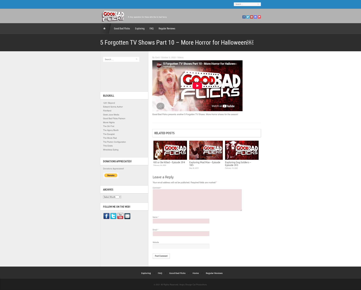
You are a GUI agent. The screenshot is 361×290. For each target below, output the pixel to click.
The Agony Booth (111, 130)
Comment (157, 187)
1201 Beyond (109, 102)
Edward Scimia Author (113, 106)
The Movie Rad (110, 137)
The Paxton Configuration (114, 141)
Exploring (140, 28)
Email (155, 229)
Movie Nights (109, 122)
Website (156, 242)
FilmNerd (107, 110)
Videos (180, 57)
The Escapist (109, 134)
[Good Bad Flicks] (113, 15)
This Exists (108, 145)
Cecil (157, 57)
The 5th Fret (108, 126)
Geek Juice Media (111, 114)
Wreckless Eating (110, 149)
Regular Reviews (167, 28)
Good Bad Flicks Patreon (114, 118)
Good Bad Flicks (122, 28)
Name (156, 217)
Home (105, 28)
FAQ (152, 28)
